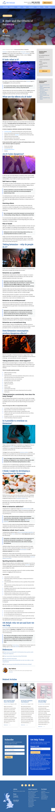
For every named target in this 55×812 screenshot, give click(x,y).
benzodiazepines (23, 549)
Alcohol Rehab (31, 804)
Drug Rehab (30, 806)
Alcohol (18, 7)
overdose (12, 446)
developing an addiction (21, 498)
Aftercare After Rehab (32, 800)
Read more (11, 671)
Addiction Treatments (45, 792)
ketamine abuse (15, 645)
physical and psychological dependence (25, 532)
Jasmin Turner (7, 704)
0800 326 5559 (36, 2)
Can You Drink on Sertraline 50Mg (42, 701)
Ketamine (4, 51)
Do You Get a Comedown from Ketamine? (26, 701)
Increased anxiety (7, 131)
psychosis (17, 134)
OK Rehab (6, 627)
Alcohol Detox (31, 802)
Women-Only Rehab (32, 792)
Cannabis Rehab (31, 805)
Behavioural (31, 7)
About (49, 7)
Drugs (24, 7)
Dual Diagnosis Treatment (33, 791)
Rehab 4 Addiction (44, 797)
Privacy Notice (43, 795)
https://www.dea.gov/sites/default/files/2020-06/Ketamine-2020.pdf (18, 664)
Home (4, 49)
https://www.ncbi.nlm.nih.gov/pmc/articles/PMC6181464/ (15, 656)
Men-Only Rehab (31, 796)
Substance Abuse (7, 15)
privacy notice (46, 756)
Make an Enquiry (47, 2)
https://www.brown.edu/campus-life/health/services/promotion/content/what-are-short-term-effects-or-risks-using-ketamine (18, 660)
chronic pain (23, 51)
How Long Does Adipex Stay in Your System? (9, 701)
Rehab (13, 533)
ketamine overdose (24, 452)
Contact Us (43, 793)
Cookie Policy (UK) (44, 796)
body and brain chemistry (26, 508)
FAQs (44, 7)
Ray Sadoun (6, 35)
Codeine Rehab (31, 801)
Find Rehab (5, 7)
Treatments (11, 7)
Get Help (38, 7)
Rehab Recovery (44, 798)
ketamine (28, 81)
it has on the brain (25, 53)
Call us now (44, 71)
